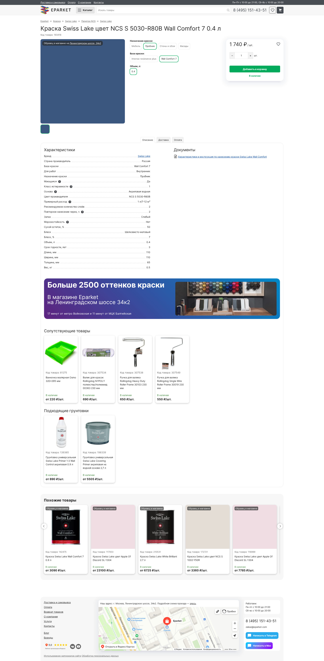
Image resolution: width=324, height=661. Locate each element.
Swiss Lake (144, 156)
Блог (46, 632)
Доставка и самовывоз (52, 2)
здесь (193, 603)
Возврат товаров (53, 611)
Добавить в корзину (255, 69)
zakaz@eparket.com (256, 627)
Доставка (163, 140)
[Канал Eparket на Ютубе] (78, 646)
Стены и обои (167, 46)
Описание (147, 140)
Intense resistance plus (144, 58)
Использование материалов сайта (62, 655)
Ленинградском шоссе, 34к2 (85, 43)
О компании (84, 2)
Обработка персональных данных (100, 655)
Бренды (48, 637)
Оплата (71, 2)
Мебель (136, 46)
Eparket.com (55, 10)
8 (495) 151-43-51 (250, 10)
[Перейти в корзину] (280, 10)
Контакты (99, 2)
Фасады (184, 46)
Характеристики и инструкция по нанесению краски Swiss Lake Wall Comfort (222, 156)
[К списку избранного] (272, 10)
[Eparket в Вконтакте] (72, 646)
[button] (44, 526)
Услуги (48, 621)
